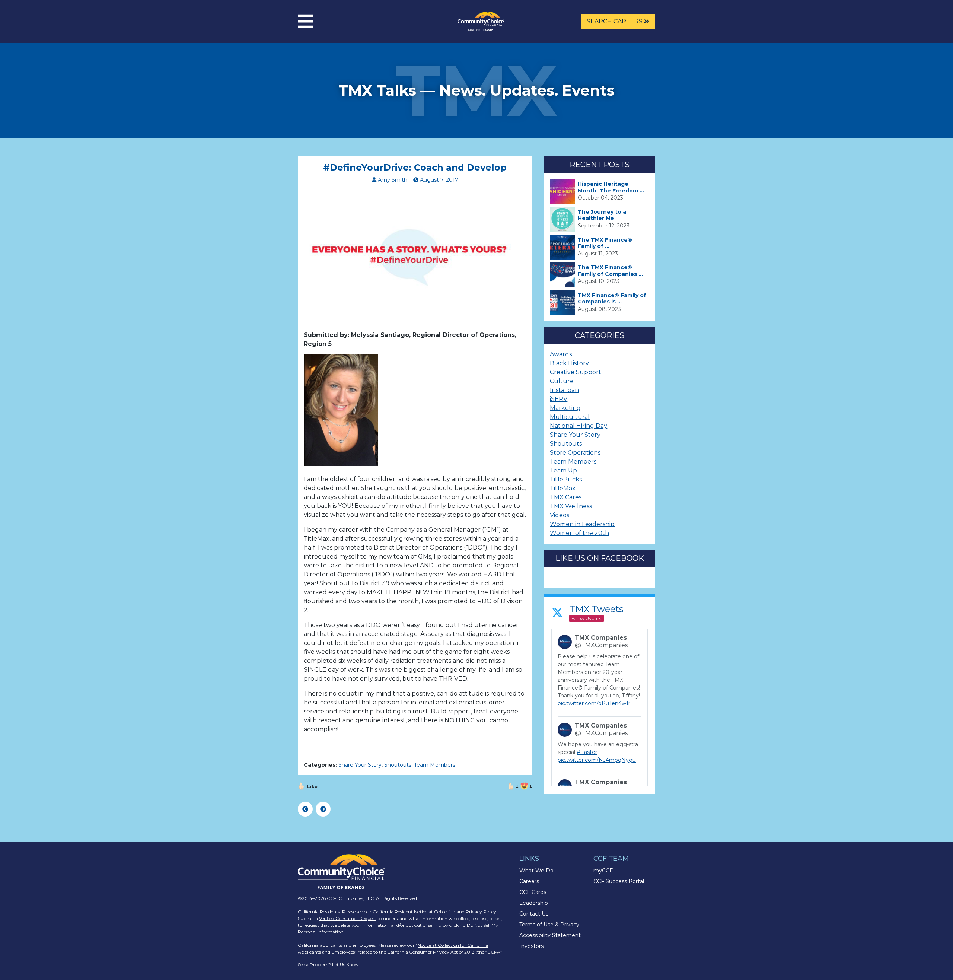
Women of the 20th (579, 533)
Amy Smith (392, 179)
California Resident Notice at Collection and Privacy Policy (434, 911)
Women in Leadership (582, 524)
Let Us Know (345, 964)
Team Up (563, 470)
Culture (562, 381)
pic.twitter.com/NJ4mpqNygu (597, 760)
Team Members (434, 764)
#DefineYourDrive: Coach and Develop (415, 167)
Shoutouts (397, 764)
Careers (529, 881)
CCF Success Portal (618, 881)
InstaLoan (564, 390)
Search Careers (615, 21)
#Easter (587, 752)
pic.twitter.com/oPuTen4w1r (594, 703)
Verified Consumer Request (347, 918)
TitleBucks (566, 479)
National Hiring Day (578, 425)
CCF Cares (532, 892)
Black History (569, 363)
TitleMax (563, 488)
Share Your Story (360, 764)
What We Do (536, 870)
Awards (561, 354)
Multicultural (570, 416)
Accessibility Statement (550, 935)
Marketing (565, 407)
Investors (531, 946)
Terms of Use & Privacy (549, 924)
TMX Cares (565, 497)
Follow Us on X (586, 618)
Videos (559, 515)
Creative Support (575, 372)
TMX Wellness (571, 506)
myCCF (603, 870)
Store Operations (575, 452)
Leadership (533, 903)
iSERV (558, 398)
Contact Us (533, 913)
